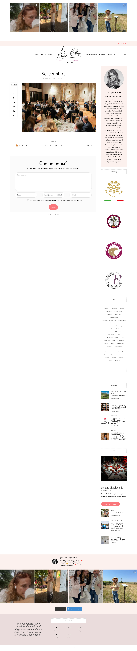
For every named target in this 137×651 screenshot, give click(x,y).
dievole (109, 323)
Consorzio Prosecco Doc (109, 320)
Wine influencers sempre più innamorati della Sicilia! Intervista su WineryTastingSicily (118, 436)
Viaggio (114, 357)
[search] (115, 54)
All (114, 451)
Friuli (119, 334)
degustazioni (122, 320)
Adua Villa (24, 145)
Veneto (107, 357)
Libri (114, 340)
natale (112, 343)
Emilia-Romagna (119, 326)
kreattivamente (78, 648)
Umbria (106, 354)
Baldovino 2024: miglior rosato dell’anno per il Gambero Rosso (117, 525)
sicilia (113, 349)
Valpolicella (114, 354)
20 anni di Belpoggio (112, 487)
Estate (106, 328)
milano (106, 343)
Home (36, 54)
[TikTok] (118, 43)
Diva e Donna (117, 323)
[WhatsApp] (13, 106)
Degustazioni (115, 391)
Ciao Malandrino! (117, 513)
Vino (110, 360)
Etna (112, 328)
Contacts (109, 54)
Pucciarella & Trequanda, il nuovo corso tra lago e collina (118, 540)
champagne (118, 314)
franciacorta (111, 334)
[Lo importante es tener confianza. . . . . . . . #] (54, 17)
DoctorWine (108, 326)
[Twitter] (121, 43)
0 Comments (88, 145)
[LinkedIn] (13, 111)
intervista (107, 340)
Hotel (123, 337)
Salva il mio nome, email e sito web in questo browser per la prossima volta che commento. (56, 200)
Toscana (107, 352)
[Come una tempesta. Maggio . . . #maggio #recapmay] (83, 17)
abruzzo (107, 308)
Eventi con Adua (120, 328)
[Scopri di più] (114, 79)
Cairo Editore (118, 311)
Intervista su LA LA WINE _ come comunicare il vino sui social (118, 420)
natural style (120, 343)
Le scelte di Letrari (118, 396)
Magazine (43, 54)
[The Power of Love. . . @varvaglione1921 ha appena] (112, 17)
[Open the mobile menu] (125, 54)
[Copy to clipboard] (13, 115)
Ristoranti (106, 349)
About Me (102, 54)
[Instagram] (123, 43)
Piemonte (109, 346)
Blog (112, 393)
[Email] (13, 102)
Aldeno (122, 308)
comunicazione (114, 317)
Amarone (109, 311)
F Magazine (118, 331)
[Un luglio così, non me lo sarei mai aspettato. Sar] (24, 17)
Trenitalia (120, 352)
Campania (109, 314)
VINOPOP (117, 360)
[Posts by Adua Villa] (17, 145)
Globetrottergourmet (91, 54)
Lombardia (121, 340)
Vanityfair (122, 354)
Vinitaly (121, 357)
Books (50, 54)
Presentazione (118, 346)
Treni (114, 352)
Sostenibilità (121, 349)
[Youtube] (125, 43)
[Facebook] (13, 89)
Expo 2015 (109, 331)
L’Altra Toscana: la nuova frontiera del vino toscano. (118, 407)
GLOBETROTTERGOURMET (111, 337)
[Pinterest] (13, 98)
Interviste (114, 386)
